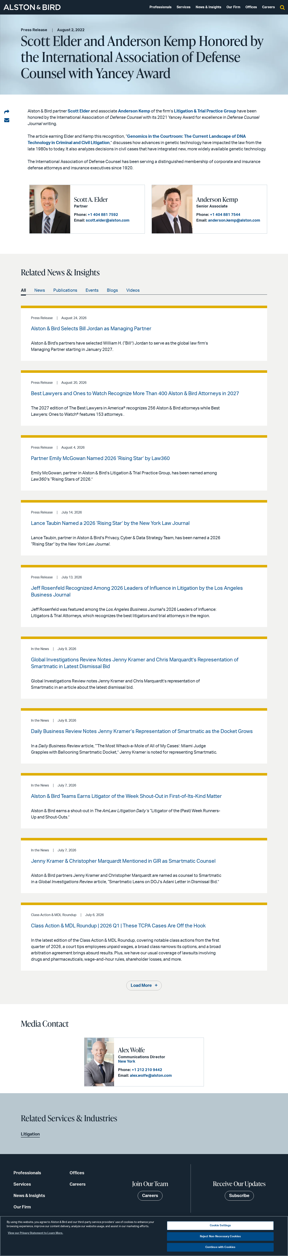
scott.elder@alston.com (107, 220)
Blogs (112, 290)
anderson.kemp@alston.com (234, 220)
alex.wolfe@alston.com (151, 1076)
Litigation (30, 1134)
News (39, 290)
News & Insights (208, 7)
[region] (144, 1236)
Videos (133, 290)
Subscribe (239, 1196)
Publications (65, 290)
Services (184, 7)
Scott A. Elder (91, 199)
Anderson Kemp (134, 111)
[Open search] (282, 7)
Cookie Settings (220, 1225)
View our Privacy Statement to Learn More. (35, 1233)
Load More (141, 985)
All (23, 290)
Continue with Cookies (220, 1247)
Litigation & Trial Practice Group (205, 111)
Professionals (160, 7)
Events (92, 290)
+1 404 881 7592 (103, 215)
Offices (251, 7)
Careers (268, 7)
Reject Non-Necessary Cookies (220, 1236)
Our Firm (233, 7)
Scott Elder (79, 111)
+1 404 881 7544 (225, 215)
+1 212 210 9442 (147, 1070)
